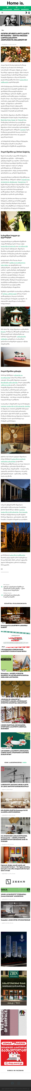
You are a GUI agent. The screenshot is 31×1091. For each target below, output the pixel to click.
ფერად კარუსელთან (10, 294)
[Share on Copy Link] (8, 580)
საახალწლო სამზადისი (17, 555)
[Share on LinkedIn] (5, 580)
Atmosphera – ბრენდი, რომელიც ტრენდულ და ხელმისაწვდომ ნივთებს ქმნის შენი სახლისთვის (15, 675)
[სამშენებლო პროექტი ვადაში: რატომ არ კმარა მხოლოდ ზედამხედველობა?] (15, 774)
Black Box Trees (6, 120)
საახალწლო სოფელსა (8, 246)
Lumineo (23, 130)
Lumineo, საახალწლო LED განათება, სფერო (15, 406)
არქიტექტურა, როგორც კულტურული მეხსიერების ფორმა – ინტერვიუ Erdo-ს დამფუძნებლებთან (9, 23)
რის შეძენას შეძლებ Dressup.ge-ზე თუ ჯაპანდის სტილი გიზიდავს (14, 811)
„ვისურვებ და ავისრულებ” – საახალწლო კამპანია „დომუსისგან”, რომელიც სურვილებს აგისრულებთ (14, 701)
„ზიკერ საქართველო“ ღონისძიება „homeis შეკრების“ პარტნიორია (13, 895)
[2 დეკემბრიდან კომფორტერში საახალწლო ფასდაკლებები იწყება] (15, 639)
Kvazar (13, 120)
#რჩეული (17, 9)
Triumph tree (22, 182)
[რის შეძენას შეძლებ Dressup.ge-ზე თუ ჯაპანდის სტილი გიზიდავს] (15, 800)
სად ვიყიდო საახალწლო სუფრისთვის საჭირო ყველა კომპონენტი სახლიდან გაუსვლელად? (15, 752)
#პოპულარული (7, 9)
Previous (1, 20)
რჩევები (4, 670)
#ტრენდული (25, 9)
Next (30, 20)
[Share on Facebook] (2, 580)
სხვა (24, 762)
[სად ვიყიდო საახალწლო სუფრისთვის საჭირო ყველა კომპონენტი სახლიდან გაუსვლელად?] (15, 740)
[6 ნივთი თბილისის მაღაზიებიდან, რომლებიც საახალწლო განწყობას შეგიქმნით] (15, 714)
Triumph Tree (22, 120)
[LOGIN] (29, 12)
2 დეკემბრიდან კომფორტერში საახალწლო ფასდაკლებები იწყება (13, 650)
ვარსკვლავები (6, 385)
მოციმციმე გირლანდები (9, 382)
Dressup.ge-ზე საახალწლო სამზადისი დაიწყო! (14, 626)
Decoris (3, 332)
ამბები (3, 622)
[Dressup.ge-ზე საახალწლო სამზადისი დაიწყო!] (15, 615)
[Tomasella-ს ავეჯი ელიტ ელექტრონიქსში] (15, 909)
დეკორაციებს (23, 246)
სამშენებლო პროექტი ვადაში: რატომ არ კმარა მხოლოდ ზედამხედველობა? (15, 785)
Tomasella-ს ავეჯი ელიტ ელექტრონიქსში (15, 920)
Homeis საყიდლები (6, 722)
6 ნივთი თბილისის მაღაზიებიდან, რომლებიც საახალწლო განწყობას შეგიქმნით (13, 727)
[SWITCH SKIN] (26, 12)
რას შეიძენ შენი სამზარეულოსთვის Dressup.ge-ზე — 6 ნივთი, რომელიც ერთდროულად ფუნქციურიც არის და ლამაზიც (14, 838)
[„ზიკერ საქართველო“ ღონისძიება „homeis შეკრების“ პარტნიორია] (15, 884)
